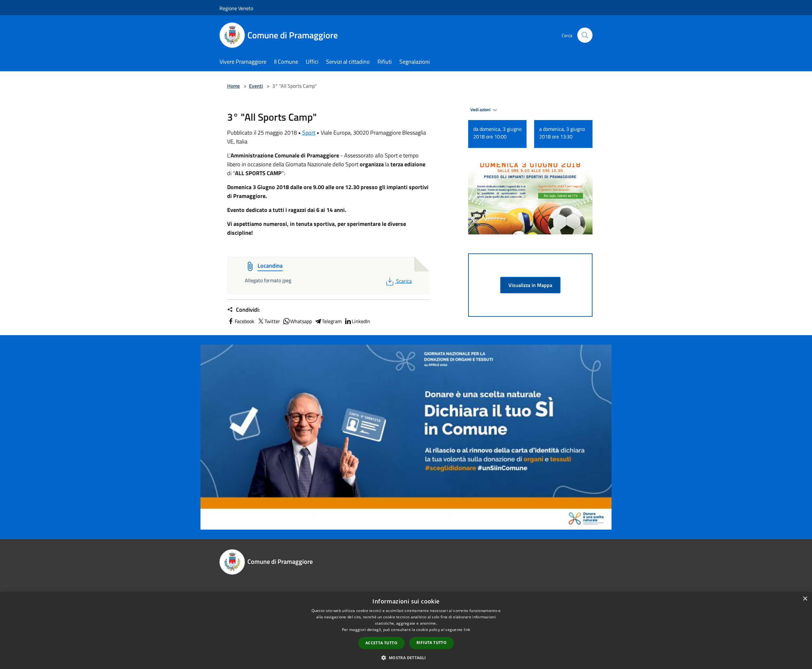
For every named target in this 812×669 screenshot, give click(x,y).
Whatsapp (301, 321)
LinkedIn (361, 321)
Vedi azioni (480, 109)
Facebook (244, 321)
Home (233, 86)
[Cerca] (585, 35)
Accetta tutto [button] (381, 643)
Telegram (332, 321)
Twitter (272, 321)
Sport (308, 132)
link (467, 629)
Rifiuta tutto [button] (431, 642)
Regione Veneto (236, 8)
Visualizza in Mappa (530, 285)
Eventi (256, 86)
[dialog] (406, 630)
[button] (406, 657)
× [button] (804, 598)
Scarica (404, 281)
